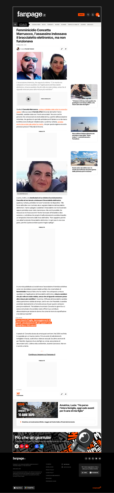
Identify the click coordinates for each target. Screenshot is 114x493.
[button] (65, 49)
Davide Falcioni (29, 49)
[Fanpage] (19, 458)
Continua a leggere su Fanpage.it (41, 354)
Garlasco (90, 24)
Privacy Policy (50, 469)
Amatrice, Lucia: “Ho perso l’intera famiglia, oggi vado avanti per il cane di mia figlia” (77, 408)
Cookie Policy (50, 472)
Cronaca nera (36, 24)
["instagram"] (22, 446)
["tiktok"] (17, 446)
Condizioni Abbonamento (53, 475)
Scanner (63, 24)
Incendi (57, 24)
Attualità (23, 24)
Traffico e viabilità (73, 24)
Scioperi (83, 24)
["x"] (32, 446)
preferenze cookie (51, 481)
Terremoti (50, 24)
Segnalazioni (49, 467)
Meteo (44, 24)
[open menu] (15, 24)
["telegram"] (42, 446)
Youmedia (48, 464)
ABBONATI (81, 14)
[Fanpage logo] (29, 14)
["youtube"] (27, 446)
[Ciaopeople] (97, 488)
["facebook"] (37, 446)
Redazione (49, 478)
